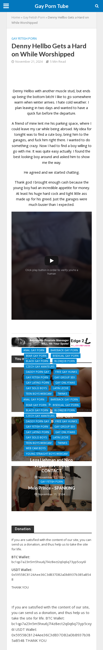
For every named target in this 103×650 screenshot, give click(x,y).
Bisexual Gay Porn (66, 355)
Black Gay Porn (37, 361)
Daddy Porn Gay (37, 372)
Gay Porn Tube (52, 6)
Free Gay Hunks (66, 372)
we (50, 172)
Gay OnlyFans (65, 382)
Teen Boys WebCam (39, 393)
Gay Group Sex (64, 377)
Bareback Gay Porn (64, 350)
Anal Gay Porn (33, 350)
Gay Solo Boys (36, 388)
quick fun (34, 113)
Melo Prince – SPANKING (51, 488)
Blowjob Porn (64, 361)
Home (15, 17)
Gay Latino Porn (37, 382)
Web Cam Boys (36, 448)
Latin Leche (61, 388)
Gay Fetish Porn (34, 17)
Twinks (62, 393)
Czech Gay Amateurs (40, 366)
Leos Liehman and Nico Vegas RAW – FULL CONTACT (51, 465)
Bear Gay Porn (36, 355)
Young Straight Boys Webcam (47, 453)
